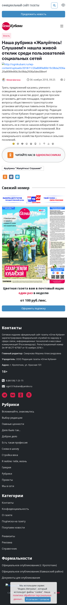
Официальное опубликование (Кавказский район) (32, 571)
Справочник (9, 548)
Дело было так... (11, 430)
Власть (6, 35)
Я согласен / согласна (37, 599)
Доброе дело (9, 436)
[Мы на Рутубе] (30, 396)
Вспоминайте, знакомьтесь (18, 411)
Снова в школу (10, 448)
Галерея (6, 467)
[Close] (54, 592)
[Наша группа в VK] (14, 396)
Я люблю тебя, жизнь (14, 461)
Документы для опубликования (21, 577)
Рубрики (7, 473)
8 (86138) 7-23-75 (14, 380)
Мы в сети (8, 486)
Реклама (7, 542)
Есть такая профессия (14, 442)
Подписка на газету (14, 521)
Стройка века (10, 455)
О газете (7, 515)
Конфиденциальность (15, 509)
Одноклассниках (48, 155)
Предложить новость (33, 14)
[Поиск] (54, 5)
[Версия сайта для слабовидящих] (63, 5)
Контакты (8, 502)
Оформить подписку (34, 308)
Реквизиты (8, 536)
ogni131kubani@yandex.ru (19, 386)
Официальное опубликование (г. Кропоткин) (29, 565)
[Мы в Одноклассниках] (22, 396)
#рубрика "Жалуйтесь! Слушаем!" (23, 168)
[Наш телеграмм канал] (6, 396)
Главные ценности (13, 424)
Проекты (7, 480)
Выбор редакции (12, 417)
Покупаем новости (13, 527)
